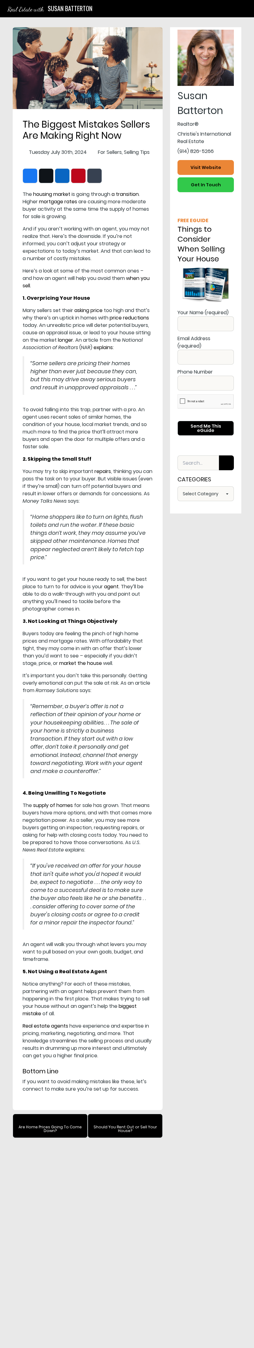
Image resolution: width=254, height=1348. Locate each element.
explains (103, 347)
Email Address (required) (193, 342)
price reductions (129, 317)
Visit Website (205, 167)
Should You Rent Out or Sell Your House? (125, 1128)
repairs (102, 471)
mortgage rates (58, 201)
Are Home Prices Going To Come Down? (50, 1128)
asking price (88, 310)
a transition (125, 194)
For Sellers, (110, 152)
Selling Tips (137, 152)
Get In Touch (206, 185)
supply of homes (53, 805)
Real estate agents (45, 1025)
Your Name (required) (203, 312)
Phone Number (195, 371)
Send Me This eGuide (205, 428)
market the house (80, 663)
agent (111, 586)
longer (65, 340)
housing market (51, 194)
